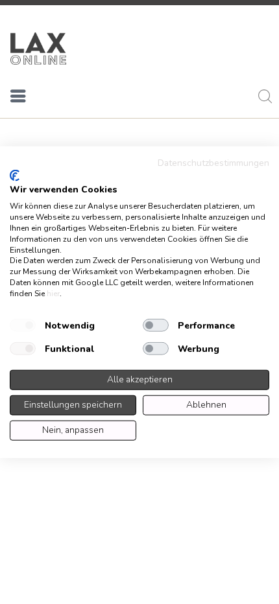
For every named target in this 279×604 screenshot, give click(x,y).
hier (53, 293)
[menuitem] (18, 98)
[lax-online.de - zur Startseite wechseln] (38, 48)
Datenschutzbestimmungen (213, 163)
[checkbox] (23, 325)
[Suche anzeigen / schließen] (263, 98)
